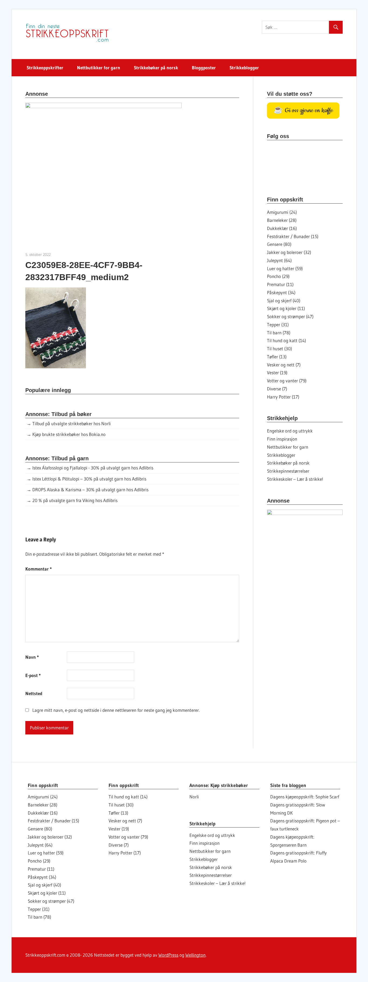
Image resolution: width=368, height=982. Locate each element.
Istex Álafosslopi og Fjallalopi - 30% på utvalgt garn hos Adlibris (92, 468)
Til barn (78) (278, 332)
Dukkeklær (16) (282, 228)
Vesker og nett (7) (284, 365)
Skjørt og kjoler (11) (286, 308)
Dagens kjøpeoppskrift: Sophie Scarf (304, 796)
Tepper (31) (278, 324)
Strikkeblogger (244, 67)
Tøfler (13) (277, 356)
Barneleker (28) (282, 220)
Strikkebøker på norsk (156, 67)
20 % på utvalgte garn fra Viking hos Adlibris (74, 500)
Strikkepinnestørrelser (288, 471)
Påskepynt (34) (281, 292)
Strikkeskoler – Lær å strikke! (295, 479)
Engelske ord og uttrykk (290, 431)
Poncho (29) (278, 276)
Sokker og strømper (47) (290, 316)
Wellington (195, 955)
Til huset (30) (279, 348)
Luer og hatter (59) (285, 268)
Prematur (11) (280, 284)
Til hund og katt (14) (286, 340)
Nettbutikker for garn (98, 67)
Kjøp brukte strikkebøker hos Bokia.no (69, 434)
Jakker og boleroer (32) (289, 252)
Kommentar (38, 569)
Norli (194, 796)
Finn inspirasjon (282, 439)
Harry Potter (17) (283, 397)
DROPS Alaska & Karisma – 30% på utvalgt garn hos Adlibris (90, 489)
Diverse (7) (277, 389)
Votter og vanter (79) (287, 380)
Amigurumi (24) (282, 212)
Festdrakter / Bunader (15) (292, 236)
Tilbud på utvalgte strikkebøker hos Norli (71, 423)
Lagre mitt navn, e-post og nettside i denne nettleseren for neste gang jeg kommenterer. (116, 710)
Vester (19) (277, 372)
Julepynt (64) (279, 260)
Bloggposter (204, 67)
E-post (33, 675)
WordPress (168, 955)
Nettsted (33, 693)
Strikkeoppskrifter (45, 67)
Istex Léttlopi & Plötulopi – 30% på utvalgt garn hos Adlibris (89, 479)
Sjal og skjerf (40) (283, 300)
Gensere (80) (279, 244)
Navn (32, 657)
